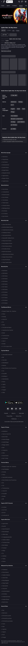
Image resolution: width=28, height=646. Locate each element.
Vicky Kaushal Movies (6, 237)
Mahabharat (4, 433)
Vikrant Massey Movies (7, 248)
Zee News (4, 509)
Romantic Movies (5, 197)
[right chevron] (3, 63)
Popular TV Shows (5, 429)
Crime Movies (5, 202)
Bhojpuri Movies (5, 180)
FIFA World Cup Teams (7, 620)
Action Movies (5, 191)
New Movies (4, 273)
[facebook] (7, 411)
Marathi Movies (5, 170)
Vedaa (3, 327)
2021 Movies (5, 289)
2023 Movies (5, 283)
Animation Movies (6, 208)
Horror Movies (5, 199)
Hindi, (14, 38)
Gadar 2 (4, 343)
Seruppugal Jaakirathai (7, 539)
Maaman (4, 367)
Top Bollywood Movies (6, 309)
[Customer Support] (22, 1)
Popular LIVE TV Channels (7, 505)
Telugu (19, 38)
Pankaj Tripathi (5, 585)
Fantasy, (11, 42)
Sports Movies (5, 218)
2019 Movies (5, 294)
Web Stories (4, 615)
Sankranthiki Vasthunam (7, 357)
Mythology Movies (6, 210)
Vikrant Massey (5, 574)
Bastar (3, 335)
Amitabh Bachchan (6, 599)
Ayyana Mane (5, 526)
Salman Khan (5, 580)
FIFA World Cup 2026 (6, 618)
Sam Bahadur (5, 340)
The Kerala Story (5, 338)
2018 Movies (5, 297)
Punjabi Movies (5, 183)
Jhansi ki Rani (5, 439)
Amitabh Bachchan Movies (7, 232)
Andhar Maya (5, 536)
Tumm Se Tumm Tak (6, 436)
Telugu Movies (5, 161)
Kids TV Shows (5, 460)
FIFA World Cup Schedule (7, 623)
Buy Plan (10, 1)
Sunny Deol (4, 591)
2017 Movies (5, 300)
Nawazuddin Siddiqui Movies (8, 240)
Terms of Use (18, 418)
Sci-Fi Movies (5, 216)
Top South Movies (5, 352)
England (4, 634)
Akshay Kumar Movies (6, 243)
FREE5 (26, 5)
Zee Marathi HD (5, 517)
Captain (3, 386)
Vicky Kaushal (5, 588)
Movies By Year (4, 268)
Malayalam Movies (6, 175)
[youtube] (19, 411)
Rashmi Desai (5, 604)
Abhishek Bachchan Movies (8, 256)
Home (2, 5)
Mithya (3, 553)
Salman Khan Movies (6, 227)
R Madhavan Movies (6, 235)
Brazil (3, 637)
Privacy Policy (9, 418)
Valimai (3, 389)
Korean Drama (5, 458)
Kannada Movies (5, 167)
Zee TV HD (4, 512)
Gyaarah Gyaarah (6, 531)
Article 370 (4, 321)
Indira (3, 455)
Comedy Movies (5, 194)
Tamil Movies (5, 164)
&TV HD (3, 515)
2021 (13, 30)
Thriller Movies (5, 205)
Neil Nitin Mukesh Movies (7, 229)
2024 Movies (5, 281)
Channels (5, 415)
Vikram (3, 384)
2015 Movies (5, 305)
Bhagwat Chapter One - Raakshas (9, 313)
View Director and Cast (6, 50)
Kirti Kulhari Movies (6, 251)
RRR (3, 359)
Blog (3, 612)
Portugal (4, 639)
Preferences (13, 421)
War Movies (4, 213)
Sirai (3, 373)
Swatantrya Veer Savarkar (7, 332)
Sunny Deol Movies (6, 262)
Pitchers (4, 563)
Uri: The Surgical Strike (7, 348)
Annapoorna (4, 452)
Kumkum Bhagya (5, 441)
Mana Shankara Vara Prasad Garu (9, 370)
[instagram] (11, 411)
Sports (8, 5)
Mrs (3, 324)
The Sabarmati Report (6, 330)
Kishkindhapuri (5, 365)
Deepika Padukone (6, 577)
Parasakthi (4, 376)
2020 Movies (5, 292)
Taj (2, 555)
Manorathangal (5, 534)
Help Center (20, 415)
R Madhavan (4, 572)
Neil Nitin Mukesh (6, 593)
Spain (3, 629)
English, (10, 38)
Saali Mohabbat (5, 471)
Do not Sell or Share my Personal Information (13, 424)
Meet (3, 450)
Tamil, (16, 38)
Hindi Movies (5, 159)
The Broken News (6, 544)
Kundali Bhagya (5, 444)
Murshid (4, 528)
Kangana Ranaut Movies (7, 259)
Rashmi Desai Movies (6, 254)
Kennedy (4, 319)
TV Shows (14, 5)
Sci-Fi (14, 42)
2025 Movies (5, 278)
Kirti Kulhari (4, 596)
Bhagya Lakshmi (5, 447)
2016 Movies (5, 302)
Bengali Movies (5, 172)
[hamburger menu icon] (25, 1)
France (3, 626)
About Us (13, 415)
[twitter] (15, 411)
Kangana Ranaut (5, 601)
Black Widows (5, 547)
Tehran (3, 316)
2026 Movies (5, 275)
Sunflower (4, 558)
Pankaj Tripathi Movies (7, 264)
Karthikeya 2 (4, 378)
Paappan (4, 392)
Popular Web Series (5, 521)
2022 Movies (5, 286)
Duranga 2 (4, 550)
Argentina (4, 631)
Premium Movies (5, 464)
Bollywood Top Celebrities (7, 567)
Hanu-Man (4, 362)
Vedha (3, 395)
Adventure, (7, 42)
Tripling (3, 561)
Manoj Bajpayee (5, 582)
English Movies (5, 178)
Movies (21, 5)
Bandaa (3, 346)
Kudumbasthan (5, 381)
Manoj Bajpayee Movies (7, 245)
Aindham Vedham (6, 542)
